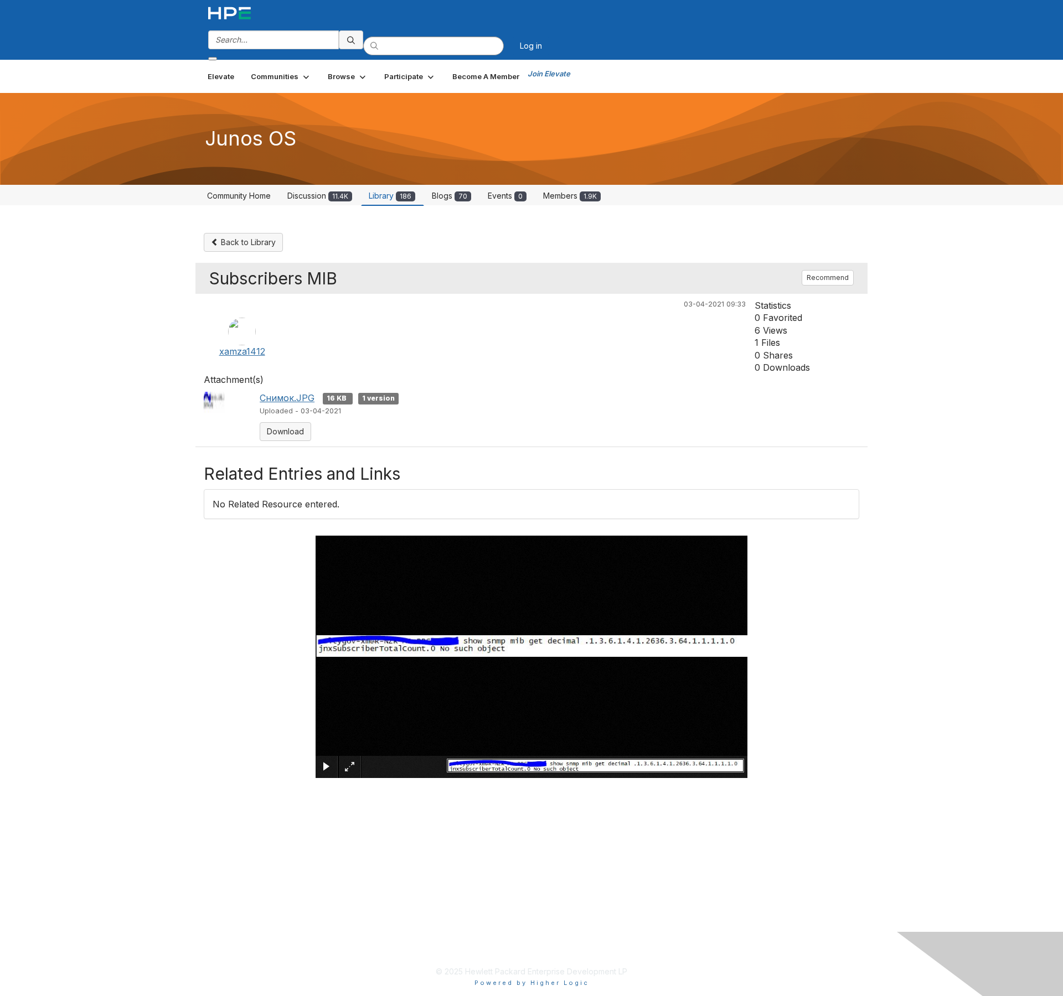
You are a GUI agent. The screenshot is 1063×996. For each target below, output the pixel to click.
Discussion (317, 195)
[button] (280, 76)
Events (505, 195)
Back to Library (247, 242)
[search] (351, 39)
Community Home (239, 195)
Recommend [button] (828, 277)
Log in (531, 45)
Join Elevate (549, 73)
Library (390, 195)
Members (570, 195)
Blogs (449, 195)
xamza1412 (242, 351)
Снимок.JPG (287, 397)
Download (285, 431)
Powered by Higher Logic (531, 983)
